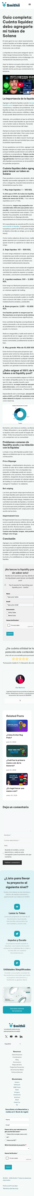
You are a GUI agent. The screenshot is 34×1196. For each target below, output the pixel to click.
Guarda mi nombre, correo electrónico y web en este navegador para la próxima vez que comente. (18, 853)
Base (17, 1090)
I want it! (10, 634)
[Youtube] (11, 1036)
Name (8, 594)
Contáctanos (17, 1057)
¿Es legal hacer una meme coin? (15, 789)
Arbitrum (17, 1097)
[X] (6, 1036)
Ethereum (17, 1085)
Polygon (17, 1092)
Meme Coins (12, 615)
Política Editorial (17, 1072)
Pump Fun (17, 1102)
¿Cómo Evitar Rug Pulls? (14, 736)
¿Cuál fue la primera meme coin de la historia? (15, 763)
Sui (17, 1105)
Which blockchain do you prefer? (16, 1145)
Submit (8, 1167)
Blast (17, 1100)
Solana (17, 1082)
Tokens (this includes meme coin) (17, 1134)
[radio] (13, 659)
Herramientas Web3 (17, 1070)
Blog (17, 1060)
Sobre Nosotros (17, 1055)
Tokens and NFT (11, 1140)
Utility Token (12, 612)
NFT (8, 1137)
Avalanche (17, 1095)
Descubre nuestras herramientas (17, 1010)
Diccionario (17, 1062)
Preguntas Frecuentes (17, 1067)
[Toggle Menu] (30, 4)
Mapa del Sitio (17, 1065)
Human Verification (12, 620)
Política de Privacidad (10, 1186)
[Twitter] (20, 701)
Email (8, 601)
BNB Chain (17, 1087)
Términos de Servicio (10, 1189)
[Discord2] (16, 1036)
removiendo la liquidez (11, 226)
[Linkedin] (21, 1036)
